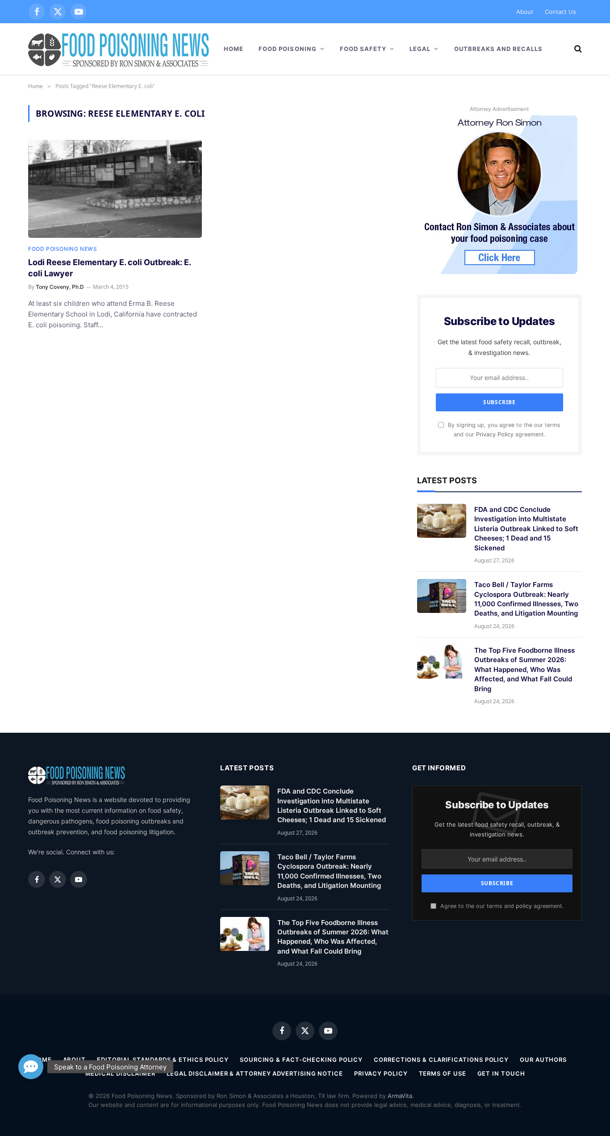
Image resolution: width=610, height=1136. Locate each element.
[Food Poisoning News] (118, 48)
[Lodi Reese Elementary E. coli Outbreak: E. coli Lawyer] (115, 189)
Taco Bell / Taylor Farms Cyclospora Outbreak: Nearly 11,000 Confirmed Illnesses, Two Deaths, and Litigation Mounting (526, 598)
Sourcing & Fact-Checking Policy (301, 1059)
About (524, 11)
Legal (419, 48)
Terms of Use (442, 1073)
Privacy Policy (495, 434)
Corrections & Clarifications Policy (441, 1059)
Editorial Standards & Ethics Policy (163, 1059)
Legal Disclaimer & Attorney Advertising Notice (255, 1073)
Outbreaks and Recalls (498, 48)
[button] (30, 1066)
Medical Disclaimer (120, 1073)
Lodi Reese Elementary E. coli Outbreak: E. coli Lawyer (109, 268)
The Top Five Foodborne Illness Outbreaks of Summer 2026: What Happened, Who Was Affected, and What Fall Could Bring (524, 669)
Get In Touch (501, 1073)
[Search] (577, 49)
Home (233, 48)
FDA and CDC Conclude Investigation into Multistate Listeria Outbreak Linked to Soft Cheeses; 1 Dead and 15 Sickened (526, 528)
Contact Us (560, 11)
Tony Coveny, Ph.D (60, 286)
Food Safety (363, 48)
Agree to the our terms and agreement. (501, 906)
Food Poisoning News (62, 248)
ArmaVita (400, 1095)
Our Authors (543, 1059)
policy (524, 906)
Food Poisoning (288, 48)
